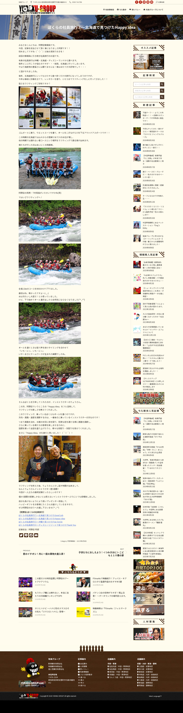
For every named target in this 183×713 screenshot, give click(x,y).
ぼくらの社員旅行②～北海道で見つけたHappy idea (42, 518)
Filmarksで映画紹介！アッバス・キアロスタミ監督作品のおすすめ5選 (110, 580)
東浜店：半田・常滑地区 (118, 672)
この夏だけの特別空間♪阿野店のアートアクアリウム (52, 580)
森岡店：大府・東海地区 (148, 677)
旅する (83, 685)
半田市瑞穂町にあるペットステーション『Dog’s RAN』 (153, 225)
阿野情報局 (71, 541)
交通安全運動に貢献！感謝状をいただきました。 (153, 186)
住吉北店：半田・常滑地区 (119, 666)
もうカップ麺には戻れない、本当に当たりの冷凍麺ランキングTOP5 (52, 594)
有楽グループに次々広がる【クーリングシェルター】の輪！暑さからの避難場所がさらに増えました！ (153, 240)
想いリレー (84, 669)
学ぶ (82, 682)
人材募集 (83, 666)
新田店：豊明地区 (146, 682)
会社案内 (83, 663)
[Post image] (25, 582)
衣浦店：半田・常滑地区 (118, 674)
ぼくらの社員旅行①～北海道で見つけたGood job (41, 515)
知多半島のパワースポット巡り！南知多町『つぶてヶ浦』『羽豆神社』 (153, 481)
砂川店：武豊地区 (146, 669)
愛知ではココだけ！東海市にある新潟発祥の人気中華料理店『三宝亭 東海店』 (153, 551)
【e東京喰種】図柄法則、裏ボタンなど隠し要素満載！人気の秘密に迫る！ (153, 265)
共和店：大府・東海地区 (148, 674)
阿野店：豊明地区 (146, 685)
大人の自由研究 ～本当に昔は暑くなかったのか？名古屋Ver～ (153, 317)
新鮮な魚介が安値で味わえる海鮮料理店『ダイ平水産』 (153, 437)
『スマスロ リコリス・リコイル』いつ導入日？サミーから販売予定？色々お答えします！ (153, 210)
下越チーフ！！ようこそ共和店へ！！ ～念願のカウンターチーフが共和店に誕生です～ (153, 116)
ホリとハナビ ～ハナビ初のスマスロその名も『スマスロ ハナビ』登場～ (52, 610)
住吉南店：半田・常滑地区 (119, 669)
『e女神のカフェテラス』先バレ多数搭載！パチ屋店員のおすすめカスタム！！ (153, 278)
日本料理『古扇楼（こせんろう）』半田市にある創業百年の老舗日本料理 (153, 510)
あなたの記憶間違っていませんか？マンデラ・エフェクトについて (153, 330)
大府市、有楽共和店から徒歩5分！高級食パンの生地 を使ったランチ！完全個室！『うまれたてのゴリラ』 (153, 465)
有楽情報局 (84, 672)
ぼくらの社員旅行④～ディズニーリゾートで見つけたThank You (47, 524)
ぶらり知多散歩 (86, 674)
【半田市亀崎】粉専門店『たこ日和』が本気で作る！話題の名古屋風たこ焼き (153, 159)
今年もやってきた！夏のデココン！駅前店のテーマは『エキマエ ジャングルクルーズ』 (153, 132)
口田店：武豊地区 (146, 666)
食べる (83, 677)
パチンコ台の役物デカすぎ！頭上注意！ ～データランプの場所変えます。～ (110, 596)
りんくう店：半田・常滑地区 (120, 677)
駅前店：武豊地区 (146, 672)
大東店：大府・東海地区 (148, 680)
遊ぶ (82, 680)
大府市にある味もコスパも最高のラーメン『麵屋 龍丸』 (153, 522)
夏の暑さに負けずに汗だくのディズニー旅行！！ (153, 146)
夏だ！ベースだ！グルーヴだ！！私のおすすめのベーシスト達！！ (153, 174)
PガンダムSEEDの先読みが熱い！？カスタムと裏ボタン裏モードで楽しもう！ (153, 358)
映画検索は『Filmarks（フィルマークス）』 (110, 610)
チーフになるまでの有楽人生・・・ (153, 197)
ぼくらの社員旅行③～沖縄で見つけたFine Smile (40, 521)
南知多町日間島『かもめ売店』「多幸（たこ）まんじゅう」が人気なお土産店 (153, 450)
